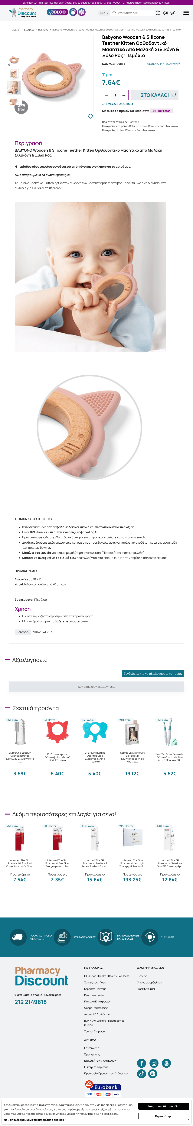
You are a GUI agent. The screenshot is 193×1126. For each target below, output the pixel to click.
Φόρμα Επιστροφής (96, 1008)
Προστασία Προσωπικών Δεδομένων (106, 1073)
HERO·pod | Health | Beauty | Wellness (106, 976)
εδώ (115, 1113)
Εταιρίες (29, 29)
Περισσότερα (163, 1116)
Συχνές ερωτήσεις (95, 982)
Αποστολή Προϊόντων (97, 1014)
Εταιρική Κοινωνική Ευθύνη (100, 1060)
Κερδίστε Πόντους (95, 989)
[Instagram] (154, 1063)
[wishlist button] (90, 117)
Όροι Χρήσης (92, 1054)
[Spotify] (152, 1073)
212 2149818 (31, 1002)
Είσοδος (142, 976)
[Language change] (159, 10)
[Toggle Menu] (186, 12)
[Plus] (124, 95)
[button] (114, 13)
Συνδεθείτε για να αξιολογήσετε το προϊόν (153, 673)
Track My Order (146, 989)
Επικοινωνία (91, 1048)
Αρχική (16, 29)
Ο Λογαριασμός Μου (149, 982)
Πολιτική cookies (94, 995)
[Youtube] (166, 1063)
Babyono (43, 29)
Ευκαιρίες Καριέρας (96, 1067)
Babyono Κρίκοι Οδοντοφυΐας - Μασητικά (153, 126)
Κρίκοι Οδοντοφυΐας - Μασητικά (136, 130)
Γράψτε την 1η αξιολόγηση (162, 64)
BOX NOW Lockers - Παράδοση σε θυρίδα (104, 1023)
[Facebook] (141, 1063)
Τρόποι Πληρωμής (95, 1031)
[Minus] (106, 95)
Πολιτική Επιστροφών (97, 1001)
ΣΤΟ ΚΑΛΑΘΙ (155, 95)
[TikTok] (141, 1073)
